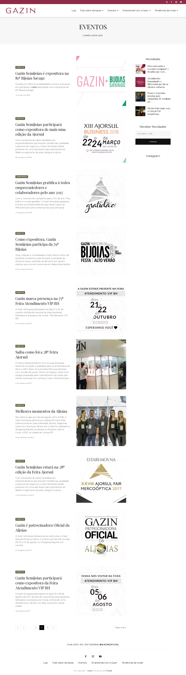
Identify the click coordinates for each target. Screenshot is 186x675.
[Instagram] (176, 2)
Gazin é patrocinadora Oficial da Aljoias (42, 528)
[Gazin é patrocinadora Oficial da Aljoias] (101, 534)
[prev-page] (17, 627)
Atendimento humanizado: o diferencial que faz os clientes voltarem (157, 82)
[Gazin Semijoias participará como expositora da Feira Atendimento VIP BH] (101, 591)
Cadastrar (153, 141)
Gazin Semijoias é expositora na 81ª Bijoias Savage (42, 76)
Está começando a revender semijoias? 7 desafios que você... (158, 69)
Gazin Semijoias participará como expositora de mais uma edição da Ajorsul (40, 129)
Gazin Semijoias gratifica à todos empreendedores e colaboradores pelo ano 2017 (42, 187)
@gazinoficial (109, 644)
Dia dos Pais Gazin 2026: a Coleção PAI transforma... (158, 111)
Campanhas (21, 177)
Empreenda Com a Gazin (135, 10)
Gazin (34, 87)
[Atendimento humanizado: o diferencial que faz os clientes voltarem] (140, 82)
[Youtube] (181, 2)
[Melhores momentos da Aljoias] (101, 421)
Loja (74, 10)
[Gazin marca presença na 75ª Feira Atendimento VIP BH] (101, 308)
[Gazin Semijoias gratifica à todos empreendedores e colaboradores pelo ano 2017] (101, 194)
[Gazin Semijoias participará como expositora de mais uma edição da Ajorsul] (101, 138)
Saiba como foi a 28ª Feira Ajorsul (36, 354)
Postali (109, 670)
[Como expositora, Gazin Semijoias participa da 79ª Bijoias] (101, 251)
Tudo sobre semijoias (90, 10)
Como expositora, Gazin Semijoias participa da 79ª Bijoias (37, 244)
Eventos (112, 10)
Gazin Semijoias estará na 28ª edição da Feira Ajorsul (40, 469)
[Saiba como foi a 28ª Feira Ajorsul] (101, 364)
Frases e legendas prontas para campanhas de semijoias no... (159, 97)
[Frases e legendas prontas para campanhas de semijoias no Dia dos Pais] (140, 97)
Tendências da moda (165, 10)
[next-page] (53, 627)
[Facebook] (171, 2)
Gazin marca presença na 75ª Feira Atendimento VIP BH (39, 301)
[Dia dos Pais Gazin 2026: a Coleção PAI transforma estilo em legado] (140, 111)
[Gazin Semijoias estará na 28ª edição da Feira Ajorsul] (101, 478)
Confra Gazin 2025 (93, 35)
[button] (167, 2)
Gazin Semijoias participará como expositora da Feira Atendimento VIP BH (38, 582)
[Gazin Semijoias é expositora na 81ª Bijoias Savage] (101, 81)
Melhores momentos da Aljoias (41, 411)
